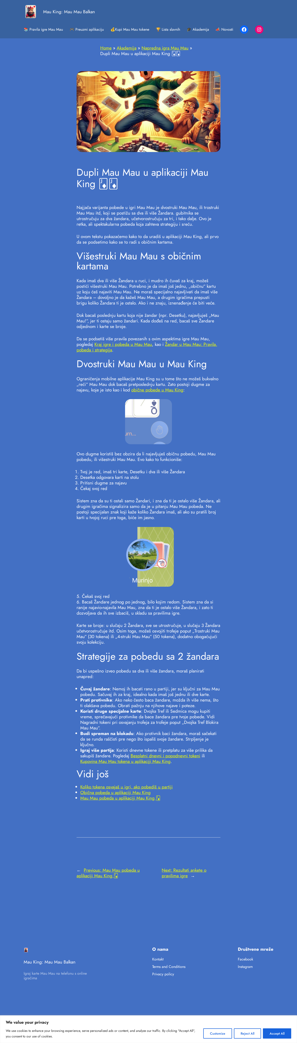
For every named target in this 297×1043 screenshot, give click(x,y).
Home (106, 48)
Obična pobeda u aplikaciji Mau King (115, 792)
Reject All (247, 1033)
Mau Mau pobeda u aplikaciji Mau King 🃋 (120, 798)
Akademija (126, 48)
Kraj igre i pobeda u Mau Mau (123, 344)
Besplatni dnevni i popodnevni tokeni (165, 755)
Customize (217, 1033)
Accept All (277, 1033)
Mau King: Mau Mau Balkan (69, 11)
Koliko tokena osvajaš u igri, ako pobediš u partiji (126, 787)
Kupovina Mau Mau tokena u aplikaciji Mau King (125, 761)
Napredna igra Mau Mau (165, 48)
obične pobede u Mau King (157, 390)
